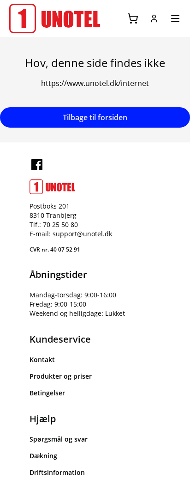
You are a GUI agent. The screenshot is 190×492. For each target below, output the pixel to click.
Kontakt (42, 359)
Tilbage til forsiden (95, 117)
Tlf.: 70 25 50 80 (54, 224)
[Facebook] (37, 164)
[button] (154, 18)
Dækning (43, 455)
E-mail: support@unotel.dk (71, 233)
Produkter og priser (61, 376)
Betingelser (47, 392)
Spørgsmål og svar (59, 439)
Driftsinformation (57, 472)
